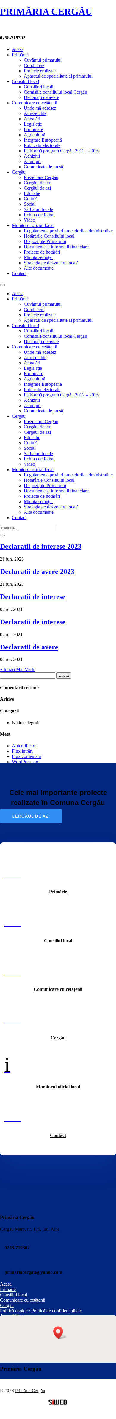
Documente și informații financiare (56, 246)
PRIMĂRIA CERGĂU (46, 11)
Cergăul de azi (37, 188)
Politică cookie (14, 1310)
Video (29, 220)
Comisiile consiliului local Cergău (55, 92)
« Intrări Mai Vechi (17, 669)
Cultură (31, 198)
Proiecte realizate (40, 70)
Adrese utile (35, 113)
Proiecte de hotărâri (42, 252)
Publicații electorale (42, 145)
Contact (19, 273)
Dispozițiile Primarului (45, 241)
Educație (32, 193)
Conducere (34, 65)
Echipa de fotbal (39, 214)
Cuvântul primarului (43, 60)
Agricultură (34, 134)
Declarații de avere (41, 97)
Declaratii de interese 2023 (40, 546)
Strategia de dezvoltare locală (51, 262)
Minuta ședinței (38, 257)
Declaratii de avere (29, 647)
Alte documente (39, 268)
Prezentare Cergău (41, 177)
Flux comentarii (26, 756)
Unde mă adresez (40, 108)
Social (29, 204)
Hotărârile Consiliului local (49, 236)
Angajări (32, 118)
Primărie (20, 54)
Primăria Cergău (30, 1390)
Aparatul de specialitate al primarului (58, 76)
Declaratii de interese (32, 597)
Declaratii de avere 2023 (37, 571)
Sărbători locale (38, 209)
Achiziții (32, 156)
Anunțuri (32, 161)
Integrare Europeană (43, 140)
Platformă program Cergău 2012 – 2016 (61, 150)
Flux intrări (22, 751)
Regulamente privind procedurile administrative (68, 230)
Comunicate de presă (43, 166)
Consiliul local (25, 81)
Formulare (33, 129)
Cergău (19, 172)
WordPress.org (26, 761)
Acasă (17, 49)
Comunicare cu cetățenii (34, 102)
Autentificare (24, 745)
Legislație (33, 124)
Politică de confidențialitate (56, 1310)
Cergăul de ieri (37, 182)
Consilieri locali (38, 86)
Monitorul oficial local (33, 225)
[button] (60, 1332)
